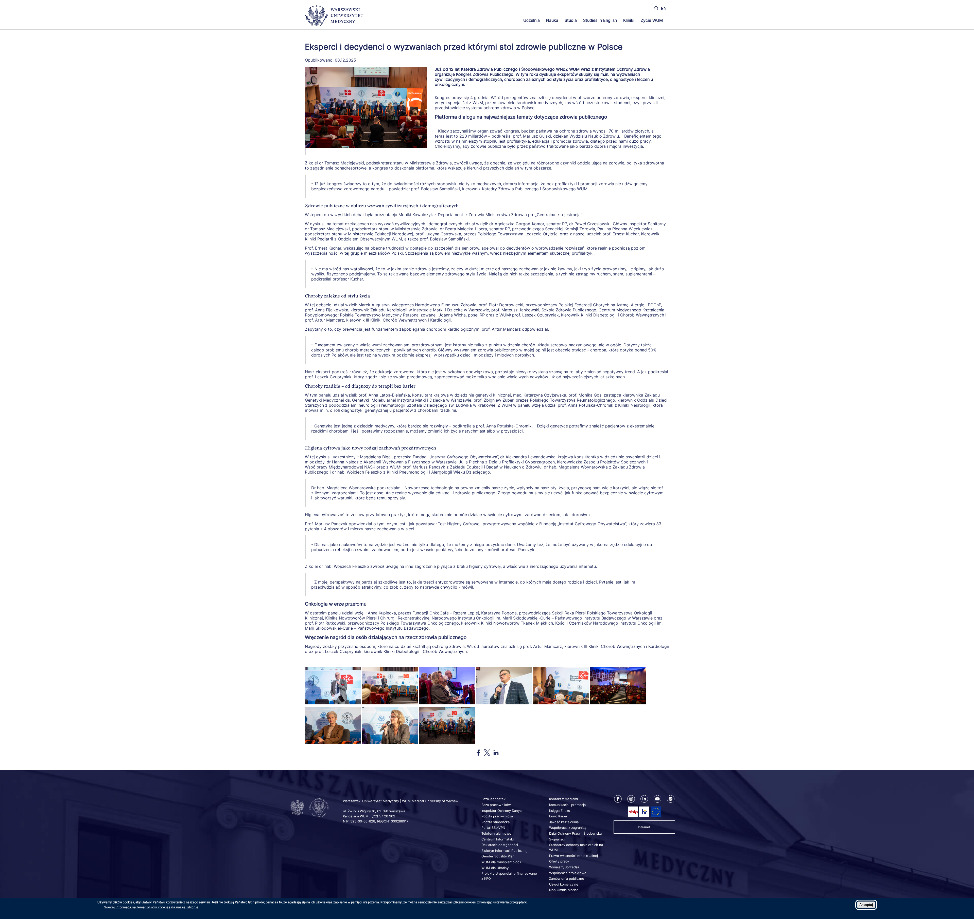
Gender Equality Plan (497, 856)
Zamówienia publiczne (566, 878)
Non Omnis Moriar (563, 890)
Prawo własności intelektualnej (573, 856)
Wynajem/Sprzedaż (564, 867)
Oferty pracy (559, 861)
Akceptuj (866, 905)
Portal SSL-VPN (493, 828)
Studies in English (600, 20)
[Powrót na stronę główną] (334, 16)
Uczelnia (531, 20)
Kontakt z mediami (563, 799)
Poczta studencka (495, 822)
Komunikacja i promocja (567, 805)
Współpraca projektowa (567, 873)
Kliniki (628, 20)
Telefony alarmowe (496, 833)
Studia (571, 20)
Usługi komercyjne (563, 884)
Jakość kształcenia (564, 822)
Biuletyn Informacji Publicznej (504, 851)
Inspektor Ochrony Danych (502, 811)
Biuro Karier (558, 816)
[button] (333, 702)
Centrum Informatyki (497, 839)
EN (664, 8)
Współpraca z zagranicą (567, 828)
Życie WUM (652, 20)
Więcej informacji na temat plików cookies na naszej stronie (151, 907)
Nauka (552, 20)
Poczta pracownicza (497, 816)
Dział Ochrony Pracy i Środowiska (575, 833)
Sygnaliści (557, 839)
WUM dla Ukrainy (495, 868)
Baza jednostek (493, 799)
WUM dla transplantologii (501, 862)
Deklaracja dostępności (499, 845)
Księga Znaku (559, 811)
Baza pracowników (496, 805)
